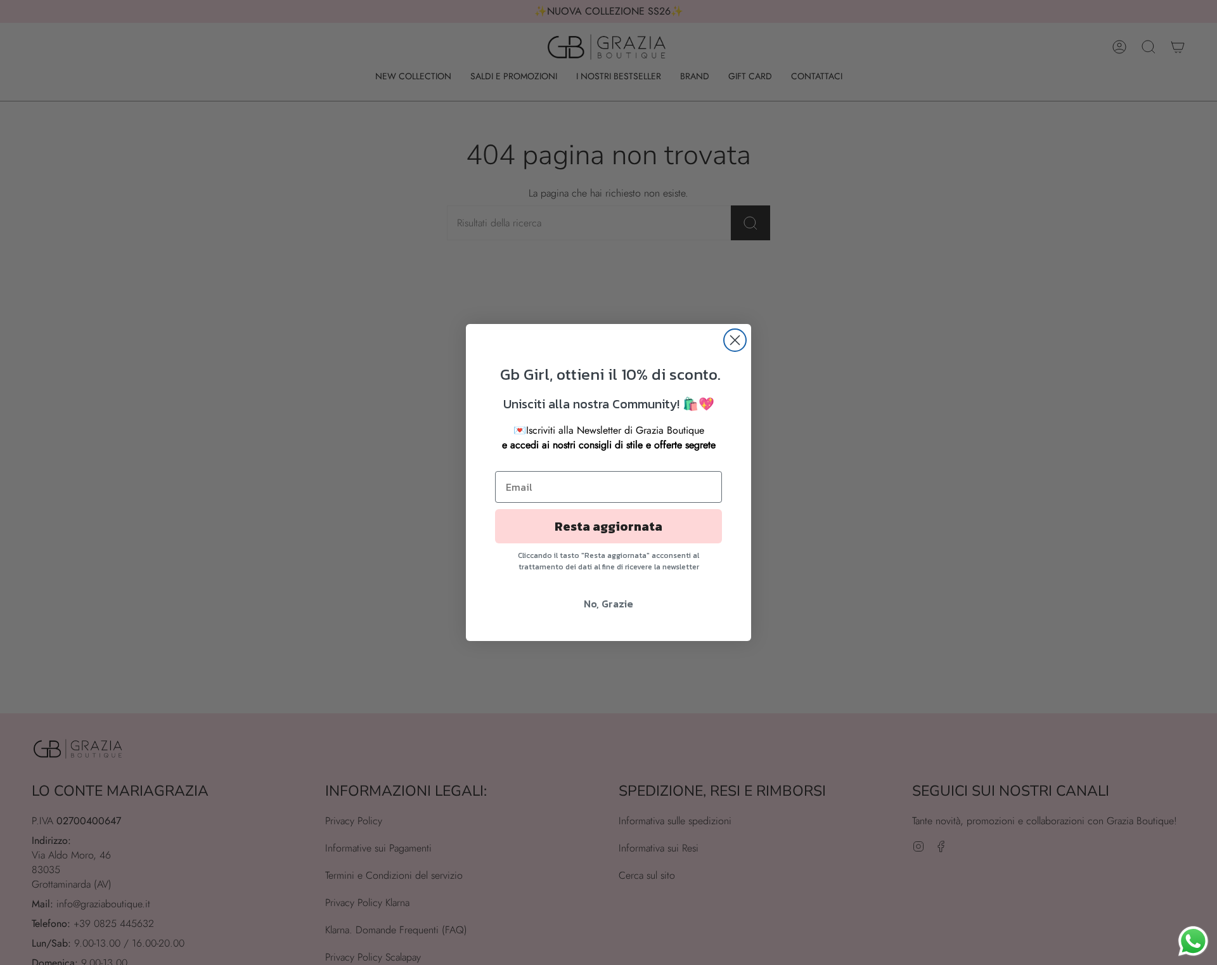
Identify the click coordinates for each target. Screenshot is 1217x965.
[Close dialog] (735, 340)
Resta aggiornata (608, 526)
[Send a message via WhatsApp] (1193, 941)
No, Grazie (608, 603)
